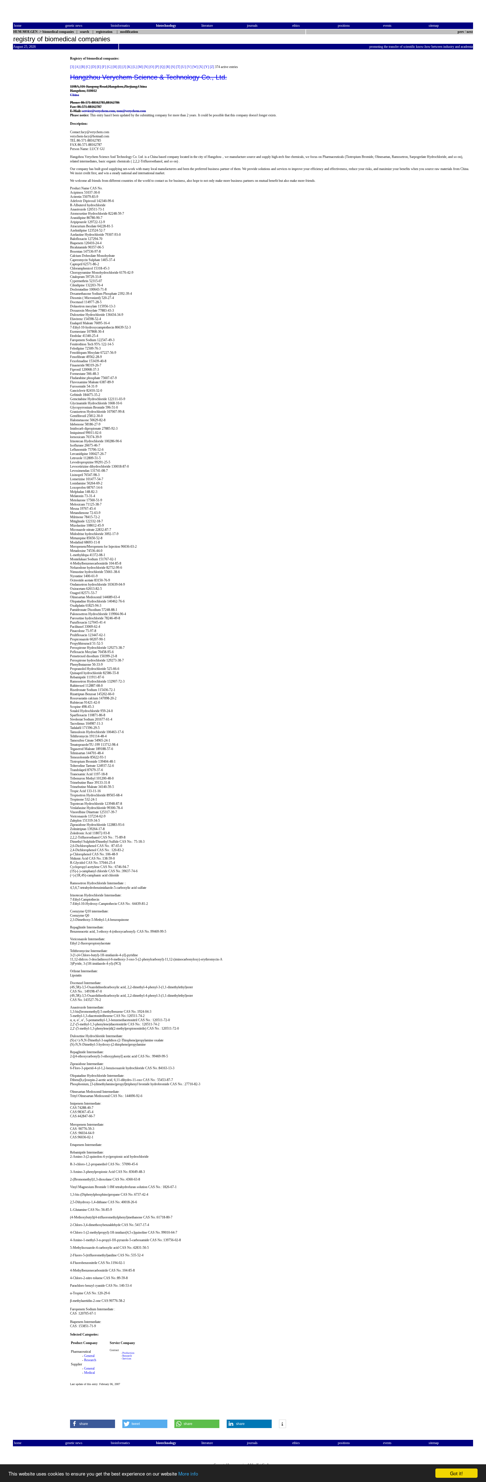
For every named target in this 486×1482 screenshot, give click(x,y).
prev (461, 32)
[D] (93, 67)
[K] (129, 67)
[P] (157, 67)
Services (126, 1358)
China (74, 95)
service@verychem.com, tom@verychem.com (114, 111)
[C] (88, 67)
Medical (89, 1373)
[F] (104, 67)
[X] (201, 67)
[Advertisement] (36, 140)
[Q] (162, 67)
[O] (151, 67)
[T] (178, 67)
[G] (109, 67)
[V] (189, 67)
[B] (82, 67)
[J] (124, 67)
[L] (134, 67)
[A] (77, 67)
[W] (195, 67)
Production (128, 1353)
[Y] (206, 67)
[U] (183, 67)
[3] (72, 67)
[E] (99, 67)
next (470, 32)
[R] (168, 67)
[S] (173, 67)
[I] (120, 67)
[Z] (212, 67)
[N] (146, 67)
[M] (140, 67)
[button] (92, 1424)
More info (188, 1473)
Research (90, 1360)
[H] (114, 67)
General (89, 1356)
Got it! (456, 1473)
